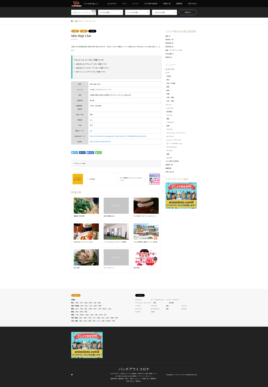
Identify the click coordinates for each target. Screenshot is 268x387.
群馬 (90, 309)
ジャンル (135, 4)
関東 (167, 87)
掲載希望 (179, 4)
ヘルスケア (170, 122)
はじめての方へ (114, 373)
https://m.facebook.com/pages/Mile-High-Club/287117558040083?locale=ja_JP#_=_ (118, 136)
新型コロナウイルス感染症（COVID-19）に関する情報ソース (138, 373)
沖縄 (113, 321)
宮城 (86, 303)
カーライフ (170, 136)
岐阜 (77, 312)
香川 (107, 318)
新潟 (82, 306)
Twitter (72, 374)
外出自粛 (168, 54)
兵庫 (100, 315)
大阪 (75, 31)
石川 (91, 306)
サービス (169, 150)
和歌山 (82, 315)
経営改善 (168, 43)
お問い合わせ (192, 4)
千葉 (99, 309)
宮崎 (103, 321)
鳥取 (80, 318)
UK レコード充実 (80, 163)
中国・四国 (170, 97)
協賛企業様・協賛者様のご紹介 (119, 378)
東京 (77, 309)
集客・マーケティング (172, 50)
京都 (91, 315)
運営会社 (138, 381)
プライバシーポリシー (144, 376)
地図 (129, 95)
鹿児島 (108, 321)
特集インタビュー (135, 378)
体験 (167, 154)
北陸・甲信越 (170, 83)
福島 (99, 303)
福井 (95, 306)
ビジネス (169, 158)
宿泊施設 (169, 112)
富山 (86, 306)
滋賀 (87, 315)
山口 (94, 318)
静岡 (81, 312)
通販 (167, 119)
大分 (98, 321)
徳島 (98, 318)
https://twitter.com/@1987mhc (100, 142)
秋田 (90, 303)
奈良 (105, 315)
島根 (85, 318)
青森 (77, 303)
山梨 (109, 309)
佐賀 (85, 321)
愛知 (86, 312)
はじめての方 (111, 4)
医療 (167, 126)
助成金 (167, 57)
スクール (169, 129)
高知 (116, 318)
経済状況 (168, 47)
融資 (166, 36)
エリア (124, 4)
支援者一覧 (166, 4)
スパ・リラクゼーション (174, 143)
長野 (100, 306)
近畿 (83, 31)
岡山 (103, 318)
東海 (167, 90)
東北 (167, 80)
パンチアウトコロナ (134, 369)
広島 (89, 318)
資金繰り (168, 39)
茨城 (81, 309)
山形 (95, 303)
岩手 (81, 303)
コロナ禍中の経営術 (150, 4)
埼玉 (95, 309)
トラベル (169, 115)
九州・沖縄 (170, 101)
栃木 (86, 309)
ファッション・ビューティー (176, 133)
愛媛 (112, 318)
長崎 (89, 321)
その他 (92, 31)
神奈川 (104, 309)
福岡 (80, 321)
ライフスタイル (171, 147)
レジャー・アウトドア (173, 140)
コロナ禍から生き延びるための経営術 (125, 376)
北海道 (168, 76)
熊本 (94, 321)
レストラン (170, 108)
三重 (77, 315)
